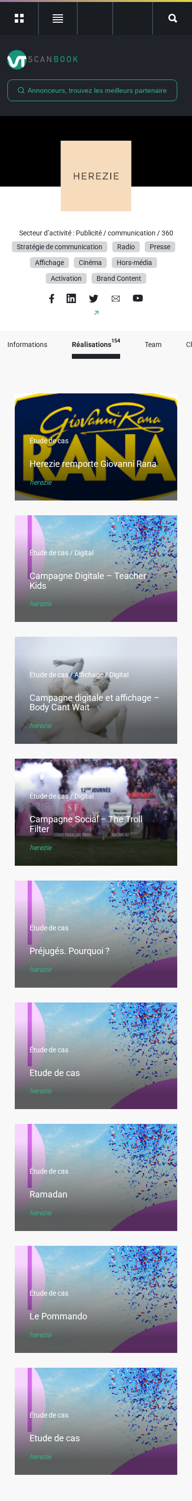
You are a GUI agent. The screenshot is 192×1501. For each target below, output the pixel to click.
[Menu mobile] (19, 18)
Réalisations (96, 344)
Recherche (172, 18)
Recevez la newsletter (132, 18)
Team (153, 344)
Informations (27, 344)
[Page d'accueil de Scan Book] (96, 60)
